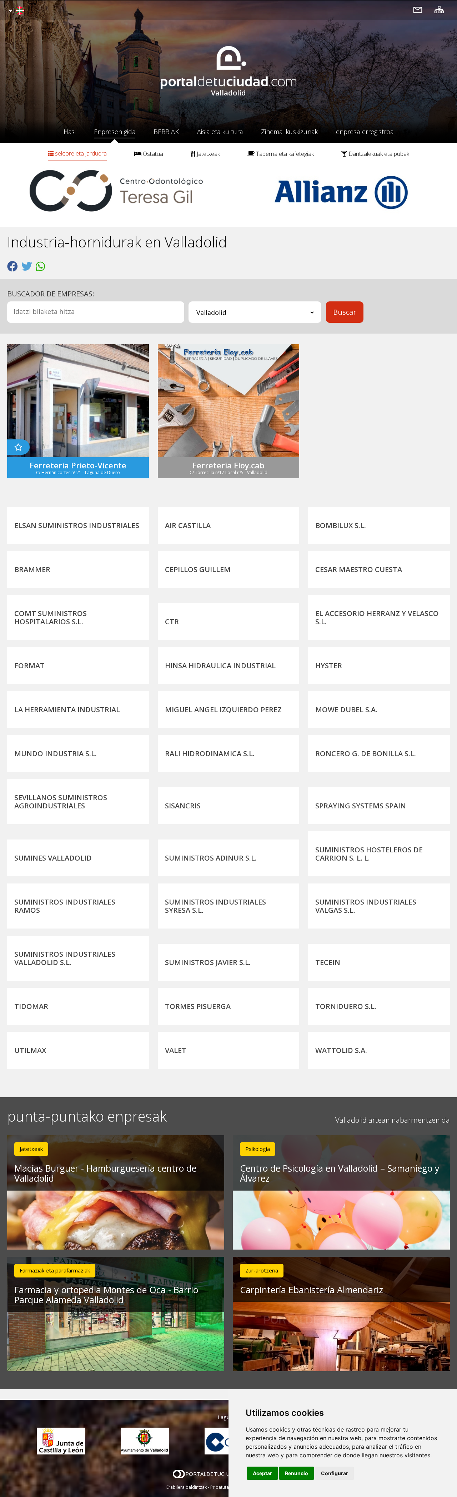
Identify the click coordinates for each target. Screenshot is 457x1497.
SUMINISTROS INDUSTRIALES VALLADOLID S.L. (64, 958)
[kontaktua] (417, 9)
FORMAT (29, 665)
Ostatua (152, 154)
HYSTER (328, 665)
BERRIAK (166, 131)
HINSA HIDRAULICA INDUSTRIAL (220, 665)
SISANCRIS (183, 806)
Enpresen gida (114, 131)
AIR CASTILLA (188, 525)
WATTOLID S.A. (341, 1050)
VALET (175, 1050)
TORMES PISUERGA (198, 1006)
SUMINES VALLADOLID (53, 858)
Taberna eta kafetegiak (284, 154)
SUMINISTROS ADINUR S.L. (211, 858)
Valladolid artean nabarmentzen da (392, 1120)
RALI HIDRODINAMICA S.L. (210, 753)
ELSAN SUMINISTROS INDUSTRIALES (76, 525)
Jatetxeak (207, 154)
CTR (172, 621)
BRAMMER (32, 569)
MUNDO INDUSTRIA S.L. (55, 753)
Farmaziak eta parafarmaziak (55, 1270)
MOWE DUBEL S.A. (346, 709)
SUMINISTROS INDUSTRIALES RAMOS (64, 906)
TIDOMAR (31, 1006)
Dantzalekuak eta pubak (378, 154)
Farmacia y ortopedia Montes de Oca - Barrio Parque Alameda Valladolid (106, 1295)
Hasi (70, 131)
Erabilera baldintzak (186, 1487)
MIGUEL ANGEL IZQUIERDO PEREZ (223, 709)
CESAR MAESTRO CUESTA (358, 569)
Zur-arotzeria (261, 1270)
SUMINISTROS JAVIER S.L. (208, 962)
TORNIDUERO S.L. (345, 1006)
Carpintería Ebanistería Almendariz (311, 1290)
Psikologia (257, 1148)
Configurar (334, 1473)
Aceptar (262, 1473)
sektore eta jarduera (80, 153)
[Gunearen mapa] (439, 9)
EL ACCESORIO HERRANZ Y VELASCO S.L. (377, 617)
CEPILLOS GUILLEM (198, 569)
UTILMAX (30, 1050)
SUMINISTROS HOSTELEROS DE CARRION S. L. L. (369, 854)
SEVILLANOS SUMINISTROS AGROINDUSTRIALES (60, 802)
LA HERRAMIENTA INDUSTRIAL (67, 709)
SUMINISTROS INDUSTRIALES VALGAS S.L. (365, 906)
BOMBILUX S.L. (340, 525)
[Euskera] (15, 11)
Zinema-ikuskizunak (289, 131)
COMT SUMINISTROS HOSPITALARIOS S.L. (50, 617)
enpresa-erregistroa (364, 131)
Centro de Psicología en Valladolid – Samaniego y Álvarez (340, 1173)
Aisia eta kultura (220, 131)
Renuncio (296, 1473)
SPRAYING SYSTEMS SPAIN (360, 806)
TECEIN (327, 962)
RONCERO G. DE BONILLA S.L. (365, 753)
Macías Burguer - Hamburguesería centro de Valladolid (105, 1173)
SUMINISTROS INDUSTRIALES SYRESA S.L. (215, 906)
